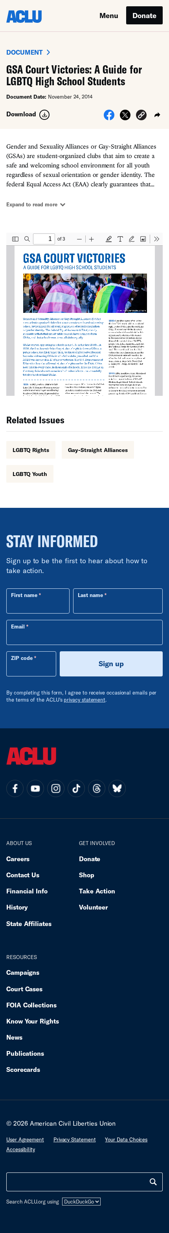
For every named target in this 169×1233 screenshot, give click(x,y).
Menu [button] (108, 15)
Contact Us (22, 874)
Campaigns (22, 972)
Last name (90, 595)
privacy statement (84, 699)
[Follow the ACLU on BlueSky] (117, 788)
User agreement (25, 1139)
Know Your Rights (32, 1021)
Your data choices (126, 1139)
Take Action (97, 891)
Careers (17, 858)
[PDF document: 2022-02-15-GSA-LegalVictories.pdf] (84, 314)
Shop (86, 874)
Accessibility (20, 1149)
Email (18, 626)
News (14, 1037)
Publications (25, 1053)
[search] (153, 1181)
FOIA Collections (31, 1005)
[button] (141, 116)
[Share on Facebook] (109, 117)
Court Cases (24, 988)
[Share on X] (125, 117)
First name (24, 595)
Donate (144, 15)
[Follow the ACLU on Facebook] (15, 788)
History (17, 907)
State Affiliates (28, 923)
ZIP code (22, 658)
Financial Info (27, 891)
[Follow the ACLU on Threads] (96, 788)
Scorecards (23, 1069)
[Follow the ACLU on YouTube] (35, 788)
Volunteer (93, 907)
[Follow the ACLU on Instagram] (55, 788)
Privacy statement (74, 1139)
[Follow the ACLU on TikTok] (76, 788)
